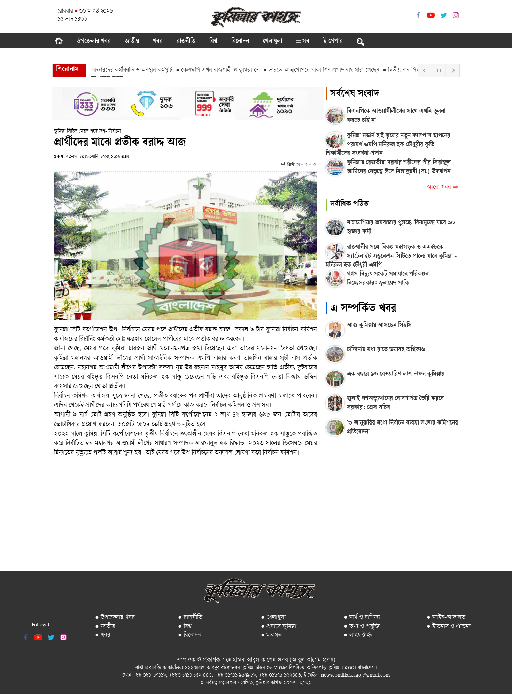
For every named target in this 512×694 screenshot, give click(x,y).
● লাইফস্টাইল (359, 635)
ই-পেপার (333, 41)
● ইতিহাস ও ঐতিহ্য (449, 626)
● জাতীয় (105, 626)
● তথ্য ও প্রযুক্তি (362, 626)
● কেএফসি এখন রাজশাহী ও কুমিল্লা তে (204, 70)
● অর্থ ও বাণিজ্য (362, 617)
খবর (158, 41)
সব (305, 41)
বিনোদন (240, 41)
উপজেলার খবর (94, 41)
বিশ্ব (213, 41)
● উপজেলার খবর (115, 617)
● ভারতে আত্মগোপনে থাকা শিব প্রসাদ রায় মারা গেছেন (307, 70)
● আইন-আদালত (446, 617)
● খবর (102, 635)
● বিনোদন (189, 635)
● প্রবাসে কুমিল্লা (278, 626)
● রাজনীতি (190, 617)
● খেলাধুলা (273, 617)
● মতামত (271, 635)
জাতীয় (132, 41)
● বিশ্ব (185, 626)
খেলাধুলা (272, 41)
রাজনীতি (186, 41)
